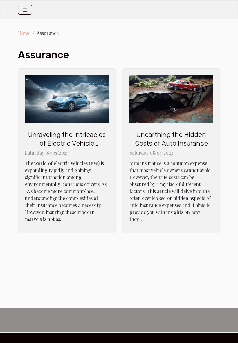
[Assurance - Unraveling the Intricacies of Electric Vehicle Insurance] (67, 98)
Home (24, 33)
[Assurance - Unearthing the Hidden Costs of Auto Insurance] (171, 98)
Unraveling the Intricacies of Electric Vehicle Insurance (67, 143)
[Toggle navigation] (25, 10)
